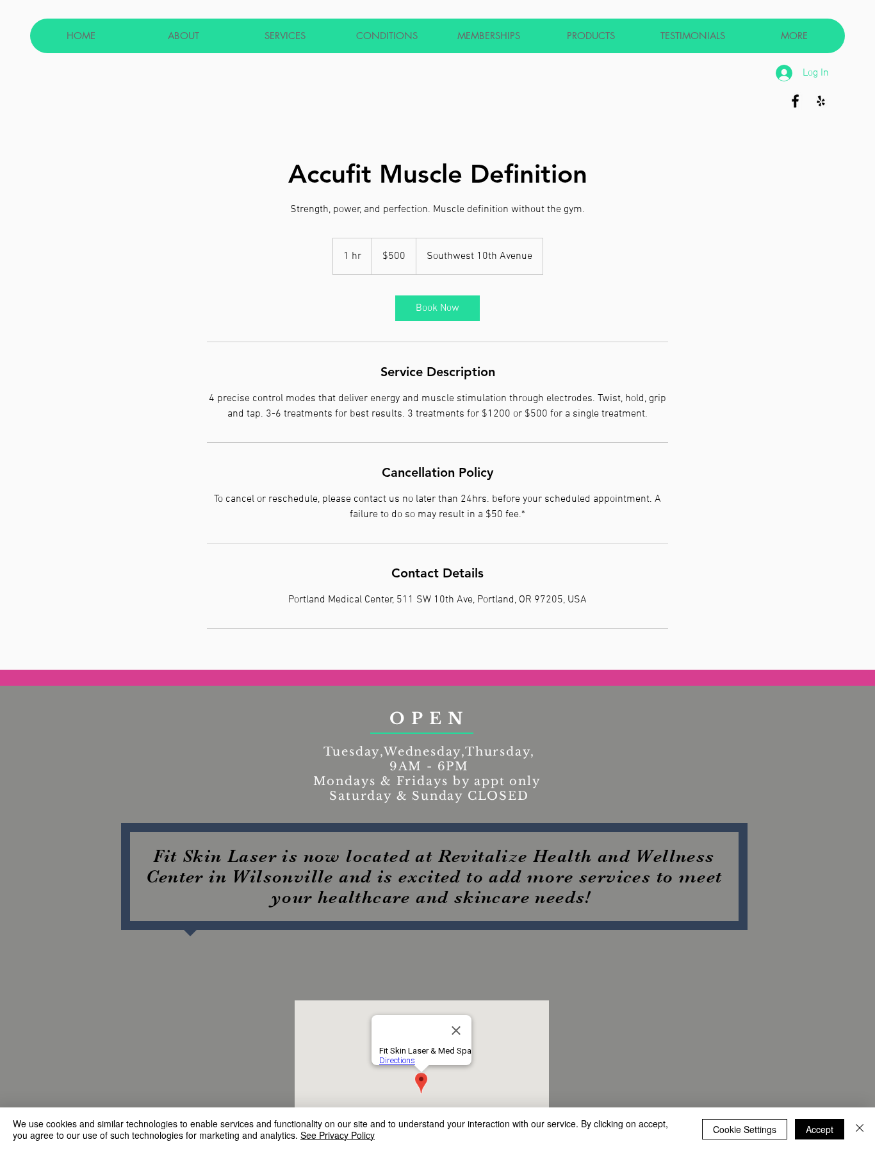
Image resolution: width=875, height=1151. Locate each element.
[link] (437, 308)
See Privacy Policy (337, 1135)
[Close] (859, 1129)
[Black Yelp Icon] (821, 101)
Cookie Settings (744, 1129)
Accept (819, 1129)
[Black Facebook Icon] (795, 101)
